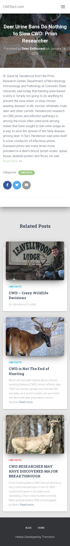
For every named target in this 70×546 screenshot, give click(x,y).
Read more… (26, 402)
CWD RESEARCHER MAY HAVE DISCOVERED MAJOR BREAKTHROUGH (33, 471)
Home (41, 527)
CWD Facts (26, 173)
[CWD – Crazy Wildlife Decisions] (35, 260)
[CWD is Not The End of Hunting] (35, 336)
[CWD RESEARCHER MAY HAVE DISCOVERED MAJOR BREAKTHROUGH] (35, 433)
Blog (29, 527)
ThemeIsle (48, 536)
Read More (10, 161)
